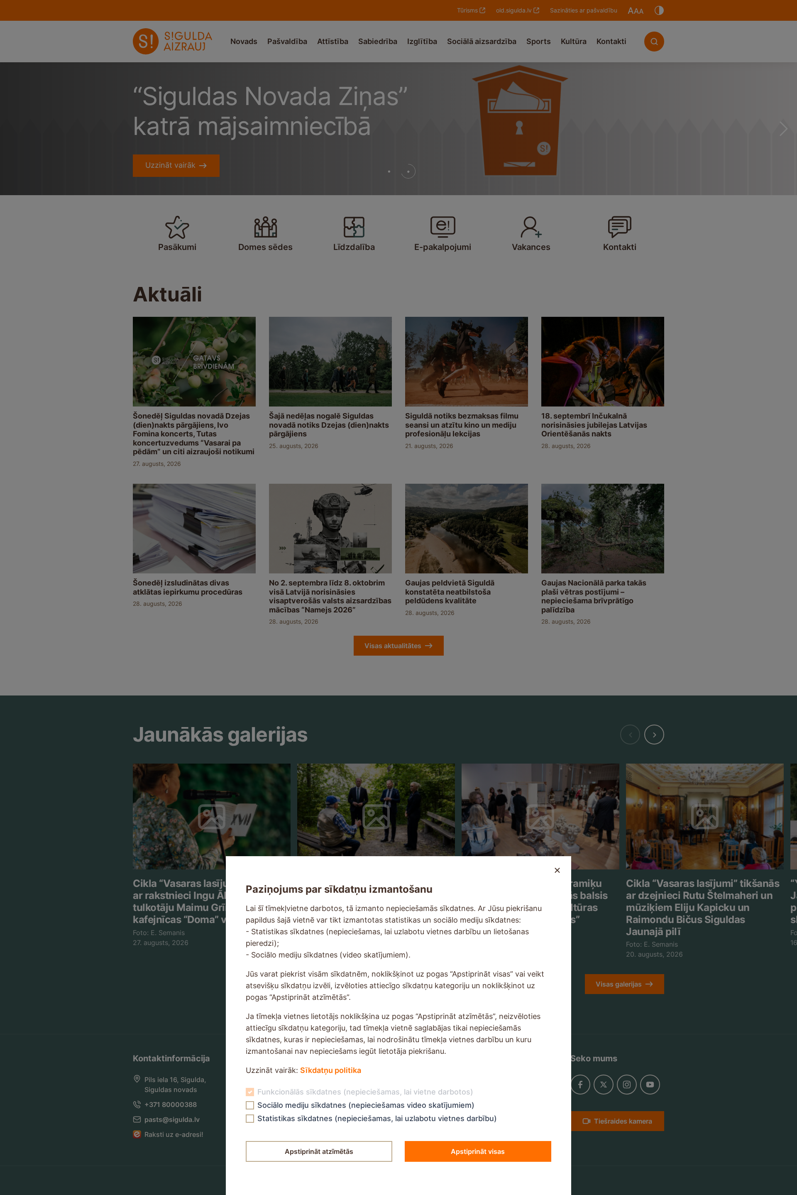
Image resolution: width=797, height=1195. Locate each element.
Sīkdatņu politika (330, 1070)
